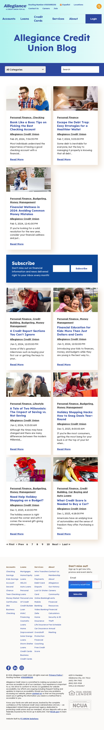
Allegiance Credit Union (24, 134)
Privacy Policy (55, 675)
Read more (17, 159)
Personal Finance (68, 117)
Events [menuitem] (52, 598)
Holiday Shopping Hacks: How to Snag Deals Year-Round (75, 415)
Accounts (8, 19)
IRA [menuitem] (8, 605)
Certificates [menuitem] (11, 602)
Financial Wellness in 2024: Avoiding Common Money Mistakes (27, 210)
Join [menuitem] (56, 8)
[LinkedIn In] (15, 668)
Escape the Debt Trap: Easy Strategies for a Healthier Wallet (73, 125)
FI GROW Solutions (29, 719)
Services (58, 19)
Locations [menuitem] (78, 5)
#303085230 (27, 677)
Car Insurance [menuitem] (41, 628)
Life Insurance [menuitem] (41, 624)
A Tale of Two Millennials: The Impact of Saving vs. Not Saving (28, 412)
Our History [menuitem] (54, 586)
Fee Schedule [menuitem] (55, 624)
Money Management (23, 202)
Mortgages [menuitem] (25, 571)
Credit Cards (38, 18)
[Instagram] (21, 668)
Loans (24, 19)
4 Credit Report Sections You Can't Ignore (27, 332)
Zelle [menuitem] (36, 613)
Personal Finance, (21, 117)
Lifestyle (38, 403)
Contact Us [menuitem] (33, 8)
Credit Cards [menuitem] (26, 651)
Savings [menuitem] (10, 575)
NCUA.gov (54, 712)
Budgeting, (40, 198)
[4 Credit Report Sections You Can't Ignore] (28, 300)
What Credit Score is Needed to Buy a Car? (73, 502)
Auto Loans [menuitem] (25, 586)
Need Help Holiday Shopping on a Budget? (26, 498)
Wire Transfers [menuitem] (41, 571)
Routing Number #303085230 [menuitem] (42, 5)
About (73, 19)
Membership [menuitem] (54, 575)
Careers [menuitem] (46, 8)
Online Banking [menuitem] (41, 598)
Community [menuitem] (54, 594)
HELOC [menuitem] (23, 583)
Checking (38, 117)
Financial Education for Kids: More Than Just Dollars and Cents (74, 331)
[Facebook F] (8, 668)
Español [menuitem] (66, 5)
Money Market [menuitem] (12, 598)
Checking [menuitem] (10, 571)
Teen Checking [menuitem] (13, 594)
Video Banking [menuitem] (41, 609)
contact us (37, 693)
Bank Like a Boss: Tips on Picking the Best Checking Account (28, 125)
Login (93, 18)
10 (48, 544)
